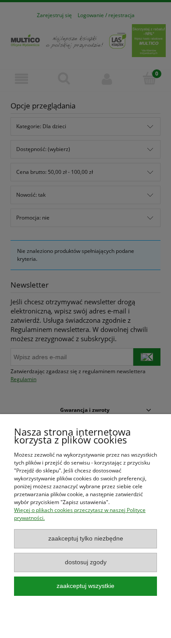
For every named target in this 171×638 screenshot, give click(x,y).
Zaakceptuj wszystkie (85, 586)
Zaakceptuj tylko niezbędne (85, 538)
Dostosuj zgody (86, 562)
